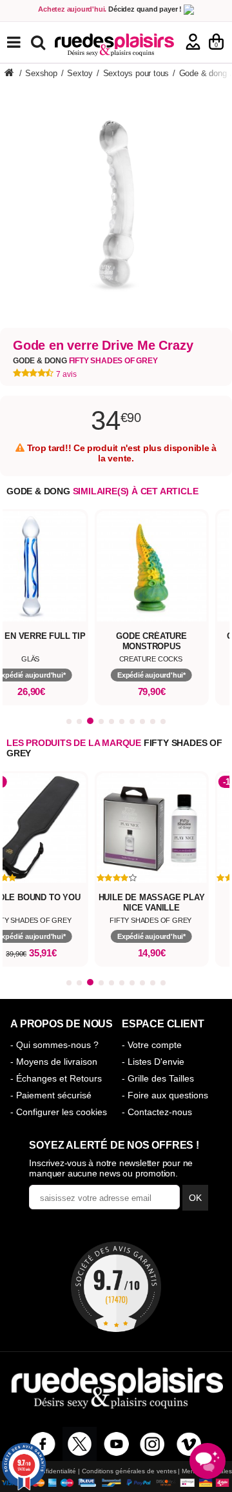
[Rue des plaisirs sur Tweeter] (80, 1444)
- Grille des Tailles (158, 1078)
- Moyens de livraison (53, 1061)
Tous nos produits (23, 42)
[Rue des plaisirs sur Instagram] (152, 1444)
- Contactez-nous (157, 1112)
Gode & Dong (85, 360)
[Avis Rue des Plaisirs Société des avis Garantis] (116, 1287)
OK (195, 1198)
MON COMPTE (193, 42)
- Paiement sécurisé (51, 1095)
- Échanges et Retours (56, 1078)
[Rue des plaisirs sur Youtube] (116, 1444)
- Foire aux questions (165, 1095)
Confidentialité (55, 1471)
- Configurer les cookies (58, 1112)
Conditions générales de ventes (129, 1471)
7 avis (66, 374)
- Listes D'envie (153, 1061)
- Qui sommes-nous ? (54, 1045)
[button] (69, 721)
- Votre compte (152, 1045)
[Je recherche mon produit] (39, 41)
